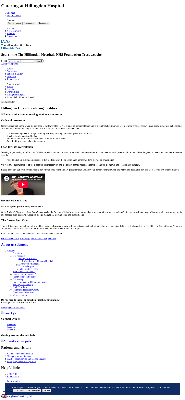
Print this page (26, 238)
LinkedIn (11, 329)
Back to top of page (10, 238)
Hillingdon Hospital (16, 94)
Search (4, 61)
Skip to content (14, 15)
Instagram (11, 327)
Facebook (11, 324)
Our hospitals (13, 92)
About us (11, 89)
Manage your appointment (13, 307)
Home (10, 86)
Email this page (40, 238)
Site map (11, 13)
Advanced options (9, 63)
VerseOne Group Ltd (22, 396)
